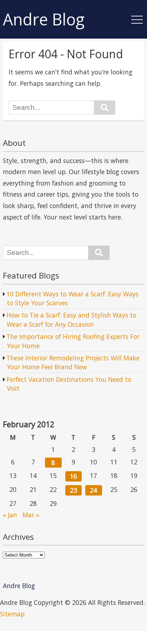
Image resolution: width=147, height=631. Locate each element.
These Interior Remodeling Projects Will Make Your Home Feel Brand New (73, 362)
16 (73, 476)
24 (93, 490)
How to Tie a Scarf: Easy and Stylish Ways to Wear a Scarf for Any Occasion (71, 320)
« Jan (10, 515)
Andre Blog (44, 19)
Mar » (30, 515)
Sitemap (12, 614)
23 (73, 490)
